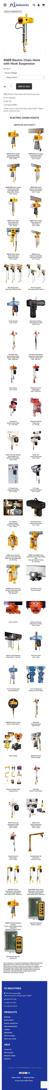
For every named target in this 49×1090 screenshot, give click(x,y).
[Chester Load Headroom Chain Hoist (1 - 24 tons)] (13, 641)
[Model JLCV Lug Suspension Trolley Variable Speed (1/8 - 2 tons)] (13, 808)
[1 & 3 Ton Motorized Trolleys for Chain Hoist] (35, 674)
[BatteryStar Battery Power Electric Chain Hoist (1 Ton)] (35, 307)
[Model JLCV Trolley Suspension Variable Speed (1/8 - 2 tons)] (35, 808)
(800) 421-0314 (11, 999)
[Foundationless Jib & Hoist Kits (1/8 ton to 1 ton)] (35, 842)
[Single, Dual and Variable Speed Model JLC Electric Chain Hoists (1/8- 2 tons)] (13, 440)
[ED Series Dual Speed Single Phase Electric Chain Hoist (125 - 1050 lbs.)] (13, 340)
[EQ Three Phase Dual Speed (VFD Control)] (35, 273)
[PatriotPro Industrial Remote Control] (35, 909)
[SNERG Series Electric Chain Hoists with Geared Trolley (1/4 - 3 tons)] (35, 240)
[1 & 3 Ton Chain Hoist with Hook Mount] (13, 674)
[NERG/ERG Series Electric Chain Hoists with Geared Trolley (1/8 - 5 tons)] (35, 173)
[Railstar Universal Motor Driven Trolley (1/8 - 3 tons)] (35, 608)
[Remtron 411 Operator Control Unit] (13, 942)
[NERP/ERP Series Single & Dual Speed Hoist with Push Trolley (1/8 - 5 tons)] (35, 139)
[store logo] (19, 5)
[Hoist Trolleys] (13, 741)
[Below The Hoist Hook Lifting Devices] (13, 775)
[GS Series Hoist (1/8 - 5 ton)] (35, 641)
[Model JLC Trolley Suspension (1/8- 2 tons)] (35, 440)
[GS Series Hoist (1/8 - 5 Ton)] (13, 307)
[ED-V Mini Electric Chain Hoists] (35, 775)
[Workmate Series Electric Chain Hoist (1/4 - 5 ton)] (35, 507)
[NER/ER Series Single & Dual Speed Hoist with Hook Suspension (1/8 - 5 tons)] (13, 139)
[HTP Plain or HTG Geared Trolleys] (35, 574)
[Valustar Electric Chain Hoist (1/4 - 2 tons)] (13, 842)
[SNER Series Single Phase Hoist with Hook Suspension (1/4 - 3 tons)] (13, 206)
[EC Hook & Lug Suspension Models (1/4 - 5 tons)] (13, 474)
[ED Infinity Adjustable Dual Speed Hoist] (35, 708)
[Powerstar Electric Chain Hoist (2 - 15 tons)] (35, 407)
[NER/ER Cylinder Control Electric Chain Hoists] (13, 708)
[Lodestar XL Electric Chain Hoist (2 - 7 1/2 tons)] (13, 407)
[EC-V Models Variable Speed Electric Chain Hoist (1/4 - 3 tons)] (13, 507)
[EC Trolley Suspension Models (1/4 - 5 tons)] (35, 474)
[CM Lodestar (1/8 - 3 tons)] (13, 373)
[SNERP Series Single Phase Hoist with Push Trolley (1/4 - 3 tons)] (35, 206)
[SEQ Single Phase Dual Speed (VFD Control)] (13, 273)
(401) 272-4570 (11, 1002)
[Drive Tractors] (13, 608)
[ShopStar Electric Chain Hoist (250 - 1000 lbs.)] (35, 373)
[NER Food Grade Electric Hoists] (35, 741)
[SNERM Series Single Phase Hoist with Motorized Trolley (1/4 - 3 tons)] (13, 240)
